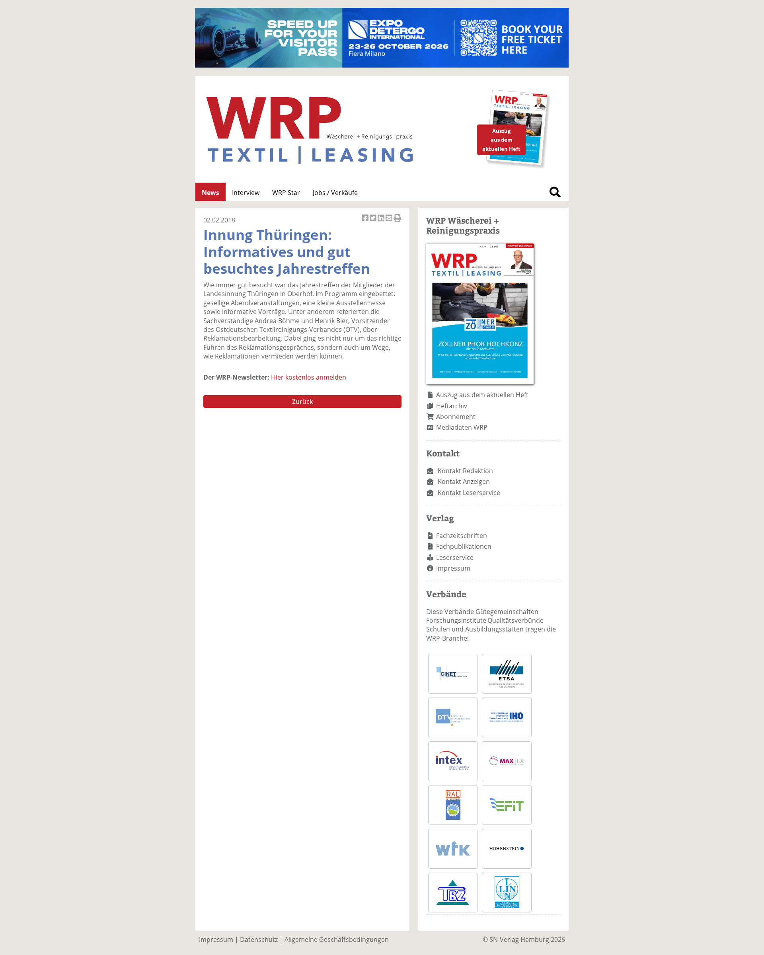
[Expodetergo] (382, 65)
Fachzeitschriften (461, 535)
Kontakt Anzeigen (464, 481)
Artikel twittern (374, 222)
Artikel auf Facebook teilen (366, 222)
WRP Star (286, 192)
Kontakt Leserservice (469, 492)
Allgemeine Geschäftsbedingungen (337, 939)
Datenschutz (259, 939)
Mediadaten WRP (461, 427)
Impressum (453, 568)
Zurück (302, 401)
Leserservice (455, 557)
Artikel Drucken (397, 222)
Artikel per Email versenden (390, 222)
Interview (245, 192)
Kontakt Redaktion (465, 470)
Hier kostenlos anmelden (308, 377)
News (210, 192)
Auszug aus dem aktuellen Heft (482, 394)
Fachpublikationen (463, 546)
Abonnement (456, 416)
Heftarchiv (451, 405)
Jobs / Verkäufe (335, 192)
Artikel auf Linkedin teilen (382, 222)
